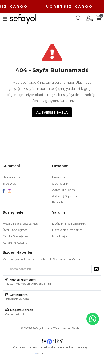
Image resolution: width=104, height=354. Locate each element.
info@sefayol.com (17, 299)
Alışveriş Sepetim (64, 196)
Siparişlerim (60, 183)
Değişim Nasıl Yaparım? (69, 223)
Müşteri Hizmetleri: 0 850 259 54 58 (28, 283)
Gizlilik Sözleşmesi (16, 236)
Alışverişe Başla (52, 112)
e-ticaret (40, 347)
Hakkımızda (11, 177)
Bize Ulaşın (11, 183)
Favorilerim (60, 202)
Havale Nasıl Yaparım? (68, 230)
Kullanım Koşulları (16, 242)
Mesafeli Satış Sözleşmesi (20, 223)
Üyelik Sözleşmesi (15, 230)
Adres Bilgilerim (63, 190)
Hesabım (58, 177)
